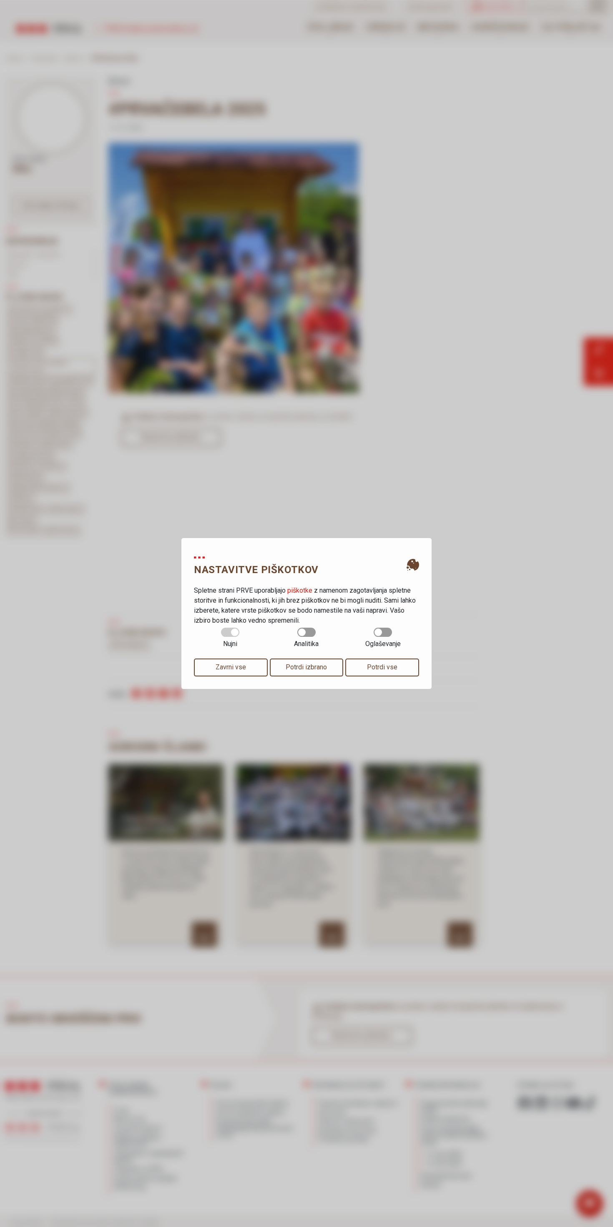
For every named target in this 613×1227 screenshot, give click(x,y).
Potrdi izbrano (306, 667)
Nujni (230, 644)
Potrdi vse (382, 667)
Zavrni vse (231, 667)
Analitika (306, 644)
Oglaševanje (383, 644)
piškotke (299, 590)
